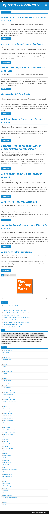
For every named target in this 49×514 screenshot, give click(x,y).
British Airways (21, 333)
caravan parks (40, 333)
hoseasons (38, 337)
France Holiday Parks (20, 24)
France (6, 337)
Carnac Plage (6, 383)
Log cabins (27, 99)
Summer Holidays (20, 49)
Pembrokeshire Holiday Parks (10, 469)
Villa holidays (4, 343)
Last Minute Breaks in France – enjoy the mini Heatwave (16, 322)
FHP (13, 24)
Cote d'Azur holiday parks (41, 180)
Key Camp (5, 446)
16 (11, 275)
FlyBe (3, 337)
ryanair (15, 339)
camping (31, 333)
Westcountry (15, 155)
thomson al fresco (12, 341)
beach (16, 333)
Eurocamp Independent (8, 408)
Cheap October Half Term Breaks (15, 94)
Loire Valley (4, 127)
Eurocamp (4, 182)
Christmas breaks (7, 387)
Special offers (13, 49)
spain (35, 339)
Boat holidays (6, 362)
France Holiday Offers (30, 126)
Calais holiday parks (31, 180)
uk (21, 341)
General (26, 24)
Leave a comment (42, 49)
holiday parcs (15, 337)
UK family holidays (32, 49)
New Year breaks (7, 462)
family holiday (41, 335)
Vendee (25, 127)
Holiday (10, 337)
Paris (41, 182)
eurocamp (32, 335)
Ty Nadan (10, 183)
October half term (7, 465)
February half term (7, 413)
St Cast (43, 182)
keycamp (45, 337)
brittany (27, 333)
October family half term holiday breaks (13, 305)
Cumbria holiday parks (8, 394)
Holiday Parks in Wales (6, 49)
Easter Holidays (19, 255)
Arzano (17, 180)
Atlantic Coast (19, 126)
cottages (8, 335)
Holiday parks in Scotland (41, 47)
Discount (12, 335)
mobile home (7, 339)
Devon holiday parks (31, 152)
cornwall (3, 335)
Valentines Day (38, 341)
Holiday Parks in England (31, 47)
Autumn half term (21, 98)
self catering (24, 339)
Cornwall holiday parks (22, 152)
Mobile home (32, 99)
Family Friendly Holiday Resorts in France (13, 327)
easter (17, 335)
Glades (44, 512)
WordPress (39, 512)
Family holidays (19, 47)
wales (9, 343)
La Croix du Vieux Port (8, 448)
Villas (4, 504)
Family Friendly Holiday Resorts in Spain (19, 202)
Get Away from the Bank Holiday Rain (12, 320)
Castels (5, 385)
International (6, 439)
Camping (5, 373)
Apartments (6, 352)
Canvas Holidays (7, 376)
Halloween (5, 425)
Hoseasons (23, 99)
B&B (13, 333)
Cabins (4, 369)
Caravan (26, 98)
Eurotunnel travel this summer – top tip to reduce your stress (18, 308)
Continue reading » (6, 38)
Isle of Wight (29, 154)
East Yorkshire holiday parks (41, 152)
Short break (30, 339)
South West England (7, 474)
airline (10, 333)
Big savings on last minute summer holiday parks (23, 44)
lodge (3, 339)
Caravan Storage (7, 380)
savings (19, 339)
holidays (33, 337)
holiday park (21, 337)
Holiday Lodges (42, 98)
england (27, 335)
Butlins (17, 232)
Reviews (5, 472)
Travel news (30, 24)
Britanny (23, 126)
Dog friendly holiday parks (9, 399)
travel (18, 341)
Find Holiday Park (32, 98)
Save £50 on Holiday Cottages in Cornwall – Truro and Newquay (18, 312)
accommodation (5, 333)
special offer (39, 339)
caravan (35, 333)
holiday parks (27, 337)
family (36, 335)
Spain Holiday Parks (23, 205)
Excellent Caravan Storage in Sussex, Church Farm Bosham (17, 317)
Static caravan (38, 99)
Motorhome (6, 460)
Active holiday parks (7, 350)
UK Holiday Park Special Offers (32, 74)
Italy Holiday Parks (7, 444)
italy (42, 337)
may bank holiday (7, 455)
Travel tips (36, 24)
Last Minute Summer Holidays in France (13, 324)
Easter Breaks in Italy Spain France (16, 252)
